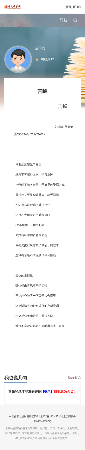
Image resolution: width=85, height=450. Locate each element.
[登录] (68, 6)
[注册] (77, 6)
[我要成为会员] (63, 391)
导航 (63, 20)
